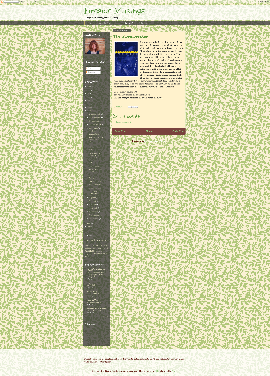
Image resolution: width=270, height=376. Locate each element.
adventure (100, 240)
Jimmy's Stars (94, 175)
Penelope (92, 131)
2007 (89, 223)
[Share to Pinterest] (137, 107)
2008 (89, 111)
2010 (89, 104)
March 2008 (93, 212)
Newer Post (120, 131)
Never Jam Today (93, 300)
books (91, 243)
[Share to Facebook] (135, 107)
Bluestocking (92, 292)
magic (106, 246)
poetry (106, 251)
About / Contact (106, 23)
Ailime (157, 371)
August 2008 (94, 128)
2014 (88, 90)
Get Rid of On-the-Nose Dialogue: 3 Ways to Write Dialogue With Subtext (96, 275)
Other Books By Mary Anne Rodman (95, 155)
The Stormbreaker (95, 188)
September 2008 (95, 124)
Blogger (175, 371)
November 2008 (95, 117)
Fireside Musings (114, 11)
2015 (88, 86)
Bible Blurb (90, 240)
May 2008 (92, 205)
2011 (88, 100)
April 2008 (93, 208)
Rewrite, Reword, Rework (96, 309)
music (106, 248)
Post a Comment (123, 122)
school (91, 254)
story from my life (100, 253)
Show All (105, 316)
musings (89, 251)
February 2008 (94, 215)
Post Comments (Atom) (154, 141)
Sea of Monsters (95, 185)
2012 (88, 97)
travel (87, 256)
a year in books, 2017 (94, 302)
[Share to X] (133, 107)
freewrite (104, 243)
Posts (89, 68)
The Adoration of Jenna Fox (95, 146)
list (101, 245)
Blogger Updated (95, 181)
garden (87, 246)
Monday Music (94, 134)
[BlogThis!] (131, 107)
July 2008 (92, 198)
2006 (89, 226)
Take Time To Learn (94, 310)
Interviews (144, 23)
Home (90, 23)
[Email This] (129, 107)
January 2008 (94, 219)
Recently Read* (126, 23)
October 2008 (94, 121)
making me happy (93, 248)
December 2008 (94, 114)
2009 (89, 107)
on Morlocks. (91, 285)
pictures (99, 251)
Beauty (91, 178)
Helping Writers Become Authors (96, 270)
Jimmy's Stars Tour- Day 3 (96, 162)
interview (94, 245)
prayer (87, 254)
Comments (91, 72)
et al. (88, 283)
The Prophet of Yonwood (94, 192)
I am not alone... (94, 166)
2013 (88, 93)
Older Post (178, 131)
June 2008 (93, 201)
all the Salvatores (93, 294)
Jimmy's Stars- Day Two (96, 170)
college (97, 243)
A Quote (92, 150)
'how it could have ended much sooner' (96, 139)
